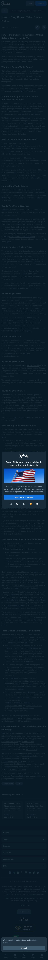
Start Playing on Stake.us (24, 497)
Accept (24, 948)
